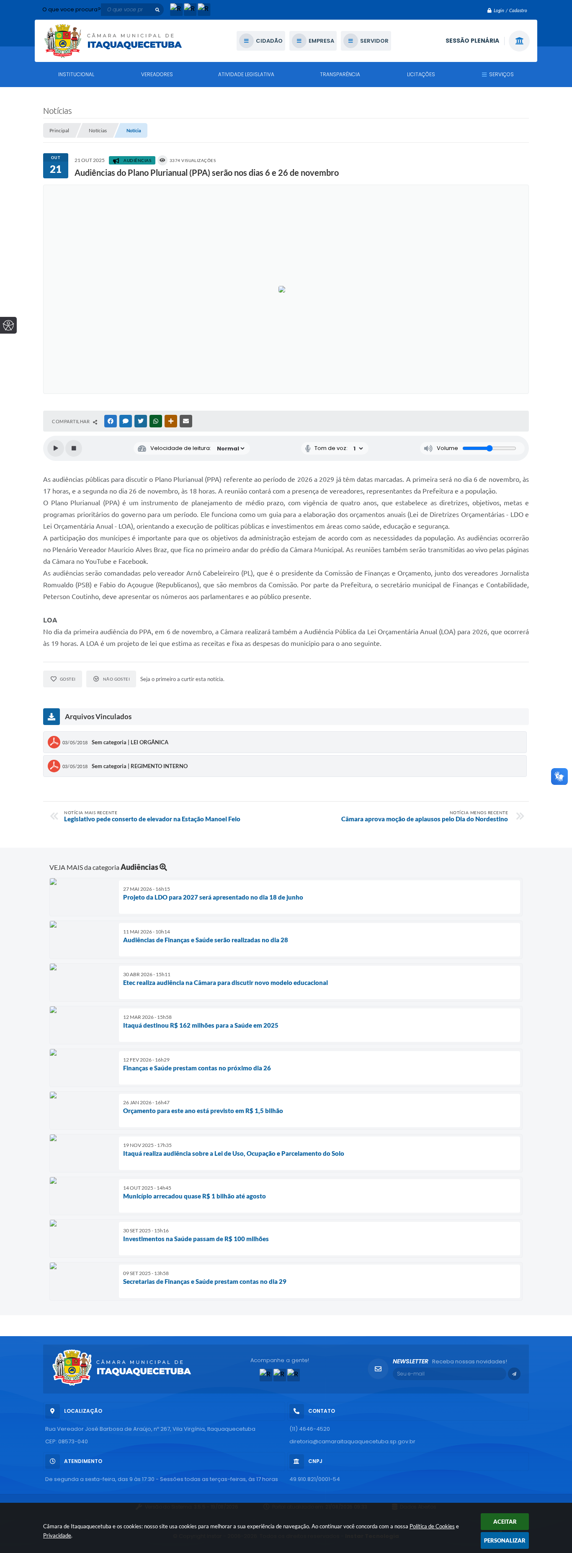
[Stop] (73, 448)
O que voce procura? (71, 9)
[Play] (55, 448)
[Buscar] (157, 9)
